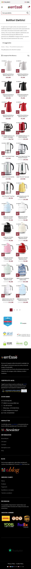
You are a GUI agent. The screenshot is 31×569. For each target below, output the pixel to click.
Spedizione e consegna (7, 490)
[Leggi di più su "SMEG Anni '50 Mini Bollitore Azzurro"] (3, 213)
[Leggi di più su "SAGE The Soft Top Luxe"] (17, 173)
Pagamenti (4, 487)
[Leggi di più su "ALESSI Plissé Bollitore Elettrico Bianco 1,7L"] (3, 71)
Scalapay (3, 484)
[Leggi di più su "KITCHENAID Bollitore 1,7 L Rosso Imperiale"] (17, 132)
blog (21, 464)
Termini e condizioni (6, 493)
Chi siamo (3, 441)
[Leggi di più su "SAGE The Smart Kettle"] (3, 173)
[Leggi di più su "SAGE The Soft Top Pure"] (3, 193)
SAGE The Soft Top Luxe (23, 177)
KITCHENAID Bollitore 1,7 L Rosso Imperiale (22, 136)
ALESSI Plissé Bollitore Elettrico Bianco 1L (22, 74)
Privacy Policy (11, 563)
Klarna (3, 481)
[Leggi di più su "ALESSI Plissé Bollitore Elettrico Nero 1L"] (17, 91)
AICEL (25, 384)
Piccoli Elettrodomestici (16, 47)
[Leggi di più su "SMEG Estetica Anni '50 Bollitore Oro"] (17, 193)
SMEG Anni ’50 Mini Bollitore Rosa (8, 258)
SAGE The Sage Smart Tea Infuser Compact (23, 157)
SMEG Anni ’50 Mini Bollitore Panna (23, 238)
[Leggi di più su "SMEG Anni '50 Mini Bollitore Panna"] (17, 234)
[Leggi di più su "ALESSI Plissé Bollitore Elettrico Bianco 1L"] (17, 71)
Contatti (3, 444)
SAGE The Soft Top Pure (8, 196)
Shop (7, 47)
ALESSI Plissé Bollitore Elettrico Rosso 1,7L (8, 116)
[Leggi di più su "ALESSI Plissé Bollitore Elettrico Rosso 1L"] (17, 112)
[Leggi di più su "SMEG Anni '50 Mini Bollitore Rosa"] (3, 254)
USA (27, 2)
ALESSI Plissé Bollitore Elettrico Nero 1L (22, 95)
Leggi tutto (7, 43)
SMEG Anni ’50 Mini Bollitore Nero (8, 238)
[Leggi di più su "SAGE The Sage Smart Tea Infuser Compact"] (17, 153)
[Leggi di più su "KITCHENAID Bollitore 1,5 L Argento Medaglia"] (3, 132)
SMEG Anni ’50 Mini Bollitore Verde (8, 279)
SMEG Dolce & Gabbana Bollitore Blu (23, 279)
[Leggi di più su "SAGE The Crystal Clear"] (3, 153)
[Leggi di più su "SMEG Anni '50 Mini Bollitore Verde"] (3, 275)
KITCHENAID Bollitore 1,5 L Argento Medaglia (8, 136)
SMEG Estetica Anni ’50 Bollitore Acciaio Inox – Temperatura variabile (8, 300)
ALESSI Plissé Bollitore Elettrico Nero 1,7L (8, 95)
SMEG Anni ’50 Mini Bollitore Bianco (23, 217)
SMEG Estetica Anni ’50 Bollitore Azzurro (23, 299)
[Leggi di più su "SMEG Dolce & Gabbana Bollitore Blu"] (17, 275)
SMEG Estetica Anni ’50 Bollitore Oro (23, 196)
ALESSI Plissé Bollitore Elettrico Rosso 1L (22, 116)
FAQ (2, 450)
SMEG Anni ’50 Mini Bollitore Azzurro (8, 217)
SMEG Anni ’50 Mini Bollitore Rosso (23, 258)
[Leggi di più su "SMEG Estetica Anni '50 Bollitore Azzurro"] (17, 295)
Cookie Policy (19, 563)
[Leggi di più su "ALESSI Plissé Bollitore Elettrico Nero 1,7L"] (3, 91)
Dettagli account (5, 447)
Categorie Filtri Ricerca (9, 55)
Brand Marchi (4, 438)
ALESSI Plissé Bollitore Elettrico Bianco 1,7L (8, 74)
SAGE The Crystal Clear (8, 156)
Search (27, 13)
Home (2, 47)
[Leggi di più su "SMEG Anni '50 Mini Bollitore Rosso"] (17, 254)
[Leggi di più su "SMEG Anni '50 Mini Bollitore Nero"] (3, 234)
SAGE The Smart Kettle (8, 177)
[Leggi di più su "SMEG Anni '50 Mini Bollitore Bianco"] (17, 213)
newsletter (14, 424)
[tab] (15, 43)
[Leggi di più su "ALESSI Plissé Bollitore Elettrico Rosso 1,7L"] (3, 112)
